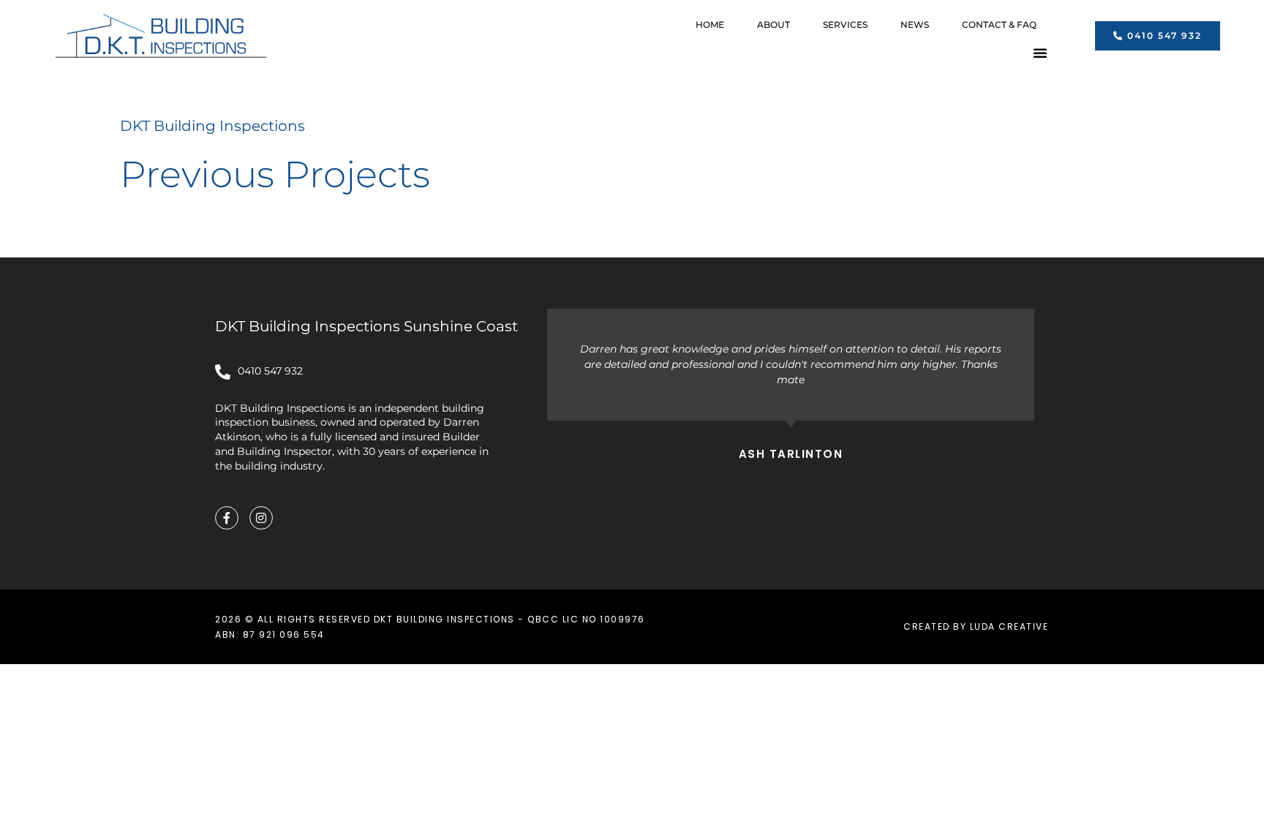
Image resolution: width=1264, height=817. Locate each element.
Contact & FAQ (999, 24)
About (773, 24)
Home (710, 24)
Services (845, 24)
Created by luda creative (975, 626)
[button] (1040, 53)
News (914, 24)
